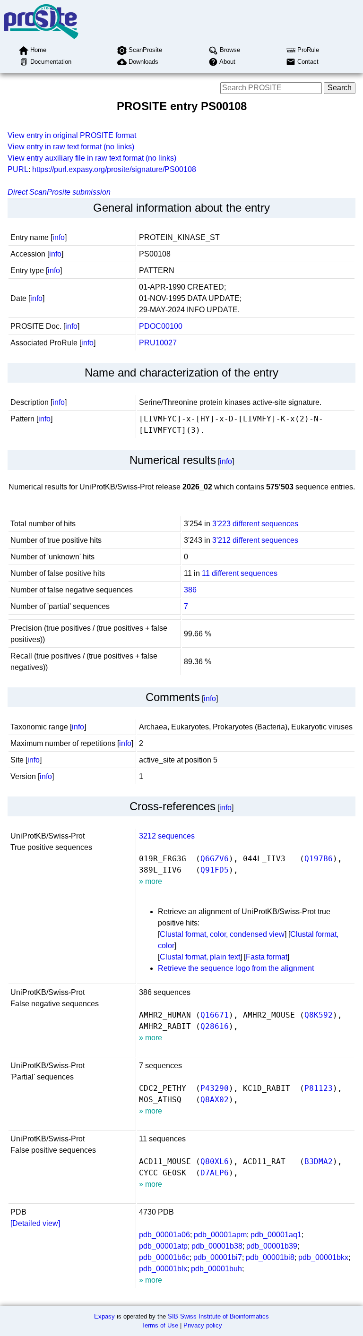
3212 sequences (167, 836)
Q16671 (214, 1015)
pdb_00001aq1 (276, 1235)
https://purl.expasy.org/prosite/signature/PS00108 (114, 169)
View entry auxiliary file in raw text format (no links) (92, 158)
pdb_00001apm (220, 1235)
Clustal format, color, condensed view (222, 934)
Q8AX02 (214, 1099)
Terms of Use (159, 1325)
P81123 (318, 1088)
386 (190, 590)
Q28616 (214, 1026)
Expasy (104, 1316)
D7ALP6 (214, 1172)
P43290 (214, 1088)
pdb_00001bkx (323, 1257)
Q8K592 (318, 1015)
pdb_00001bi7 (217, 1257)
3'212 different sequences (255, 540)
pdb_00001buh (216, 1269)
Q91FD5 (214, 869)
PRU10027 (158, 343)
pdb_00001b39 (271, 1246)
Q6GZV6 (214, 858)
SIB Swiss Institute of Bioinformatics (218, 1316)
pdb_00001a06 (164, 1235)
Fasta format (266, 957)
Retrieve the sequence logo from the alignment (236, 968)
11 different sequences (239, 573)
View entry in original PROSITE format (72, 135)
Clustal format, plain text (200, 957)
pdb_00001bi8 (270, 1257)
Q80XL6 (214, 1161)
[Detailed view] (35, 1223)
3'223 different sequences (255, 524)
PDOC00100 (160, 326)
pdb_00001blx (163, 1269)
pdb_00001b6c (164, 1257)
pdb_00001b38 (216, 1246)
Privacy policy (202, 1325)
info (58, 237)
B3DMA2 (318, 1161)
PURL (18, 169)
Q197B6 (318, 858)
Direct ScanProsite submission (59, 192)
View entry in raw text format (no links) (71, 147)
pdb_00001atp (163, 1246)
